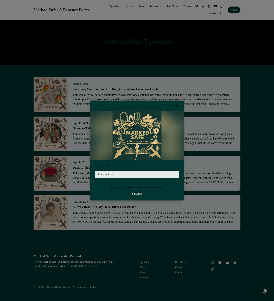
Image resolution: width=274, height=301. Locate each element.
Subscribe (137, 193)
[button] (177, 106)
